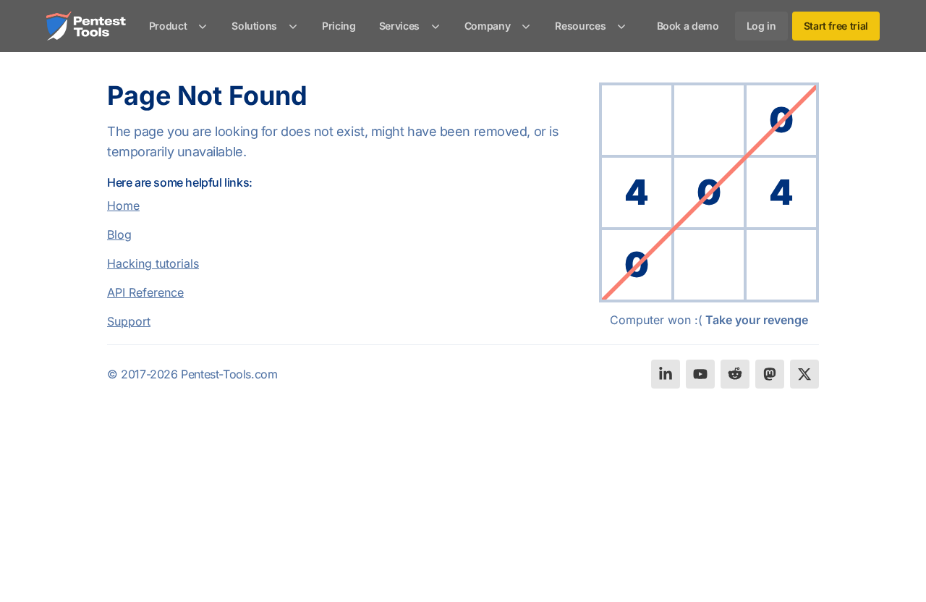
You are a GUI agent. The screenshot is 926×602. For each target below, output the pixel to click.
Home (123, 205)
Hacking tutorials (153, 263)
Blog (119, 234)
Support (128, 321)
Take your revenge (756, 320)
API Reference (145, 292)
